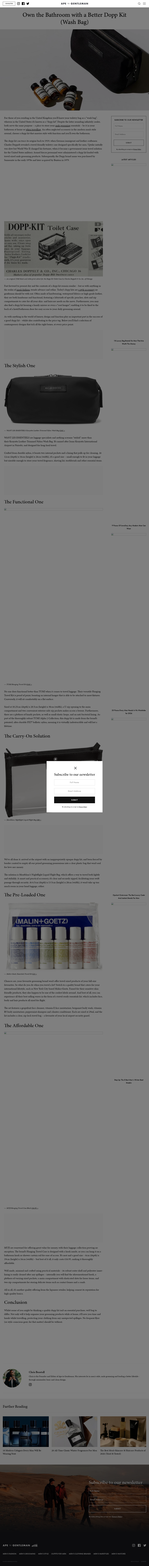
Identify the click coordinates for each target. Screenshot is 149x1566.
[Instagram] (18, 3)
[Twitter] (27, 3)
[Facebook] (23, 3)
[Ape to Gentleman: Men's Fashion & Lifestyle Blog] (74, 4)
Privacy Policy (83, 807)
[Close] (75, 769)
